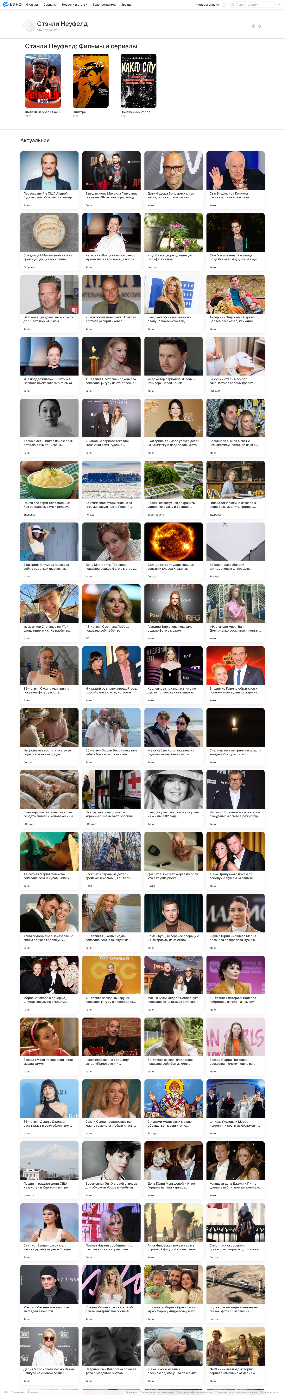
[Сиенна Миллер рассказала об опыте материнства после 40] (111, 1294)
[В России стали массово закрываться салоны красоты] (235, 366)
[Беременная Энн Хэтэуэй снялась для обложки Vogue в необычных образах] (111, 1170)
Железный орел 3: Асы (42, 112)
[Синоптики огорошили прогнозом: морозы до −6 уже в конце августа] (235, 1232)
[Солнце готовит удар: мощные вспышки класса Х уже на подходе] (173, 551)
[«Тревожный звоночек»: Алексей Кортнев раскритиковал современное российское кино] (111, 304)
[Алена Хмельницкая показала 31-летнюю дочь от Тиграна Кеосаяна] (49, 428)
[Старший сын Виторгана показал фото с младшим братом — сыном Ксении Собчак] (111, 1356)
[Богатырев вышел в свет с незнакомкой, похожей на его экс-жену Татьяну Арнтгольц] (235, 428)
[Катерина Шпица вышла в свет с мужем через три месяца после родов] (111, 242)
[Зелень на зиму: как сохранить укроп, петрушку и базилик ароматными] (173, 490)
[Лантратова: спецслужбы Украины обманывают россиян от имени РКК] (111, 799)
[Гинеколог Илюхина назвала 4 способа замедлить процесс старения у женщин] (235, 490)
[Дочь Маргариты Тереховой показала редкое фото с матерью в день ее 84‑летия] (111, 551)
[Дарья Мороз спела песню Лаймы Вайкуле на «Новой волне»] (49, 1356)
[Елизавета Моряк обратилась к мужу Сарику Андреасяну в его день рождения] (173, 1294)
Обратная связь (269, 1392)
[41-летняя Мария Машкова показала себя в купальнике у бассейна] (49, 861)
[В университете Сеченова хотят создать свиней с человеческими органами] (49, 799)
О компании (18, 1392)
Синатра (79, 112)
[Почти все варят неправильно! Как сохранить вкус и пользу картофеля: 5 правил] (49, 490)
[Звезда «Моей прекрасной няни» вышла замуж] (49, 1047)
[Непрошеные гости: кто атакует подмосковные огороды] (49, 737)
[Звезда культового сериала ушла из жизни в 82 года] (173, 799)
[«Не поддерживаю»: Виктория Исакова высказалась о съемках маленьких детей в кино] (49, 366)
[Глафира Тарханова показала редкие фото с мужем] (173, 613)
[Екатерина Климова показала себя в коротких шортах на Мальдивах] (49, 551)
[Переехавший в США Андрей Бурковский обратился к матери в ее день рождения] (49, 180)
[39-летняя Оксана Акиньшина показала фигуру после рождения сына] (49, 675)
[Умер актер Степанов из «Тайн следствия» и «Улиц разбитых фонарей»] (49, 613)
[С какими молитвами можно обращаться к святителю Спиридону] (173, 1108)
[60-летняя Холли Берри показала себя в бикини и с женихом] (111, 737)
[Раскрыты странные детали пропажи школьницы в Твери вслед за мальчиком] (111, 861)
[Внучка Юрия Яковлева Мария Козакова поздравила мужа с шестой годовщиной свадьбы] (235, 923)
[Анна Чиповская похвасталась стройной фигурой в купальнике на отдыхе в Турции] (173, 1232)
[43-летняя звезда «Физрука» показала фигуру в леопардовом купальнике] (111, 985)
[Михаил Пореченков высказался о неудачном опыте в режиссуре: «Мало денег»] (235, 799)
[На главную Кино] (15, 4)
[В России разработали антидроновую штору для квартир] (235, 551)
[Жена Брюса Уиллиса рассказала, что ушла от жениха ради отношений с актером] (173, 1356)
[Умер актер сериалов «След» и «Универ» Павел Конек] (173, 366)
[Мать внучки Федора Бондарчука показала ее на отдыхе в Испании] (173, 985)
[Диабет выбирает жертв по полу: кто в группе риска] (173, 861)
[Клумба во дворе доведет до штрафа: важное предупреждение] (173, 242)
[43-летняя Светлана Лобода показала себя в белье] (111, 613)
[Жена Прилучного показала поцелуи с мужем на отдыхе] (235, 861)
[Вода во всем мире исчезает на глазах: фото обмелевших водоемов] (235, 1294)
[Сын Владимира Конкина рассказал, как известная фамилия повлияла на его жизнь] (235, 180)
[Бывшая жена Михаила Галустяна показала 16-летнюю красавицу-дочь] (111, 180)
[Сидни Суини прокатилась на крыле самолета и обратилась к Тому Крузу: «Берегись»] (111, 1108)
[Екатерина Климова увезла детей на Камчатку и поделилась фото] (173, 428)
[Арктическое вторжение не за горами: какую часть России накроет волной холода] (111, 490)
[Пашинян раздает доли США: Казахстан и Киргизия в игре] (49, 1170)
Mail (6, 1392)
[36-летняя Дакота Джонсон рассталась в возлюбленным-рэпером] (49, 1108)
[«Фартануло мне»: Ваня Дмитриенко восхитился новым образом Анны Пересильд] (235, 613)
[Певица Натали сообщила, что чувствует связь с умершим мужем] (111, 1232)
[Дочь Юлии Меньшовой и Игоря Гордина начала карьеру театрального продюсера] (173, 1170)
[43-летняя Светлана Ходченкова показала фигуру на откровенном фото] (111, 366)
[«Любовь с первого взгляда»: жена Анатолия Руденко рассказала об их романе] (111, 428)
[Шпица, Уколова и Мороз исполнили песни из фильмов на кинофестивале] (235, 1108)
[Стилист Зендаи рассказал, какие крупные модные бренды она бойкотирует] (49, 1232)
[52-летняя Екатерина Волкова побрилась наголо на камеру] (235, 985)
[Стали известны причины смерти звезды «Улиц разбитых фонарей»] (235, 737)
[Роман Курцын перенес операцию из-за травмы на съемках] (173, 923)
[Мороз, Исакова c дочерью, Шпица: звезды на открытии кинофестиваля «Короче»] (49, 985)
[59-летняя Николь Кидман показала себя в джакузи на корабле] (111, 923)
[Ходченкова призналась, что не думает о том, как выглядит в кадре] (173, 675)
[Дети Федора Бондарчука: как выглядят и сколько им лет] (173, 180)
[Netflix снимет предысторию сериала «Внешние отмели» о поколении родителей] (235, 1356)
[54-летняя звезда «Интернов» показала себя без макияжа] (173, 1047)
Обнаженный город (135, 112)
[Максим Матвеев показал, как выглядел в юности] (49, 1294)
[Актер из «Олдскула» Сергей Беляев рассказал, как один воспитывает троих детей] (235, 304)
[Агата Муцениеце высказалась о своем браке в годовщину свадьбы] (49, 923)
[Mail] (6, 4)
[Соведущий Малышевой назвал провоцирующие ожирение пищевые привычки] (49, 242)
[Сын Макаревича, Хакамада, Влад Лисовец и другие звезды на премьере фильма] (235, 242)
